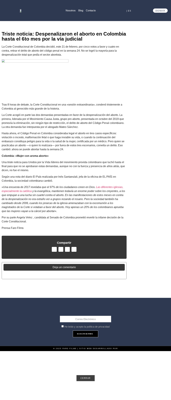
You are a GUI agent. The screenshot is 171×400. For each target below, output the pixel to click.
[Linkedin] (99, 309)
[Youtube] (85, 309)
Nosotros (71, 10)
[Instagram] (92, 309)
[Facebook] (72, 309)
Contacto (91, 10)
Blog (80, 10)
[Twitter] (79, 309)
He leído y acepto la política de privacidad (87, 326)
